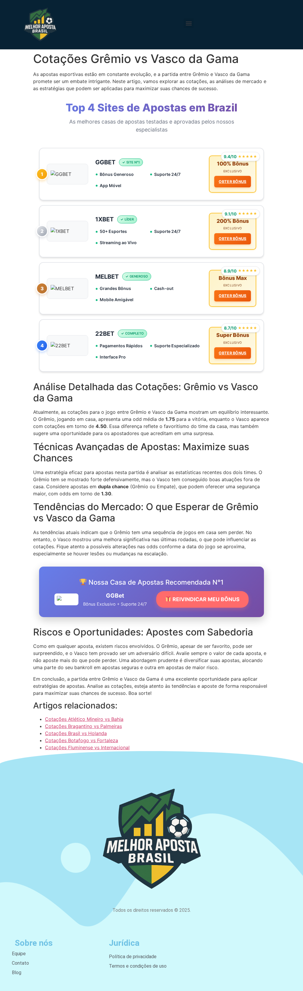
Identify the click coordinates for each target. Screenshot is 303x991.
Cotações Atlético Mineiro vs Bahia (84, 719)
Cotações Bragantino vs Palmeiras (83, 726)
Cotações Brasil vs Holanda (76, 733)
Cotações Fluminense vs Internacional (87, 747)
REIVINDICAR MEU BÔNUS (205, 599)
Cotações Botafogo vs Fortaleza (81, 740)
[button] (189, 23)
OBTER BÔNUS (232, 181)
